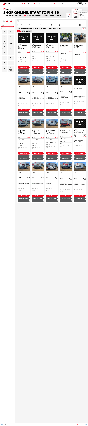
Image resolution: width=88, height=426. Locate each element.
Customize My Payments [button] (23, 69)
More (68, 4)
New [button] (29, 4)
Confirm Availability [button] (23, 67)
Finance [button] (47, 4)
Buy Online (24, 3)
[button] (86, 4)
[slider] (1, 26)
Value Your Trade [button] (23, 72)
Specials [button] (41, 4)
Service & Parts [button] (61, 4)
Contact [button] (80, 3)
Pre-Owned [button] (34, 4)
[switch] (3, 21)
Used (7, 20)
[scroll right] (85, 25)
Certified (12, 20)
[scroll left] (18, 25)
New (3, 20)
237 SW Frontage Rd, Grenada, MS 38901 (62, 0)
